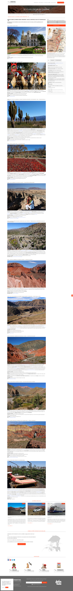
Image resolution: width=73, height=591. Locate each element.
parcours (34, 55)
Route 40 (30, 212)
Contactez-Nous (60, 2)
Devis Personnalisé (56, 25)
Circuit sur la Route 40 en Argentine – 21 (34, 516)
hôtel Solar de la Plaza (12, 96)
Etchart (13, 214)
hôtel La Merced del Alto (12, 140)
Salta (28, 90)
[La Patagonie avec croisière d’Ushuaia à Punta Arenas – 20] (56, 509)
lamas (31, 173)
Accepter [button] (7, 587)
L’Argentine (36, 2)
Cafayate (24, 213)
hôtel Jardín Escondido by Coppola (13, 457)
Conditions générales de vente (42, 586)
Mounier (8, 214)
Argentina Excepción (10, 14)
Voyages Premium (23, 14)
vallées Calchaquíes (17, 128)
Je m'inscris (44, 582)
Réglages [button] (3, 587)
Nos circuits (32, 586)
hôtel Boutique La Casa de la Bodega (13, 218)
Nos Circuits (41, 2)
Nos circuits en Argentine (17, 14)
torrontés (36, 214)
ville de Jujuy (23, 449)
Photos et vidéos (47, 2)
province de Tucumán (30, 250)
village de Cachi (17, 134)
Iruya (8, 411)
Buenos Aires (16, 55)
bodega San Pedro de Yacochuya (21, 217)
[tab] (48, 60)
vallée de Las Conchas (26, 288)
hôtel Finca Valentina (15, 293)
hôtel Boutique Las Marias (12, 378)
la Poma (22, 172)
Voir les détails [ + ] (10, 525)
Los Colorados (34, 133)
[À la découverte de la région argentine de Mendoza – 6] (17, 509)
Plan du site (29, 586)
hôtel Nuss (10, 58)
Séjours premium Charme (36, 9)
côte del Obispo (21, 130)
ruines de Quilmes (23, 250)
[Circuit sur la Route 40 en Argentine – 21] (36, 509)
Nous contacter (36, 586)
